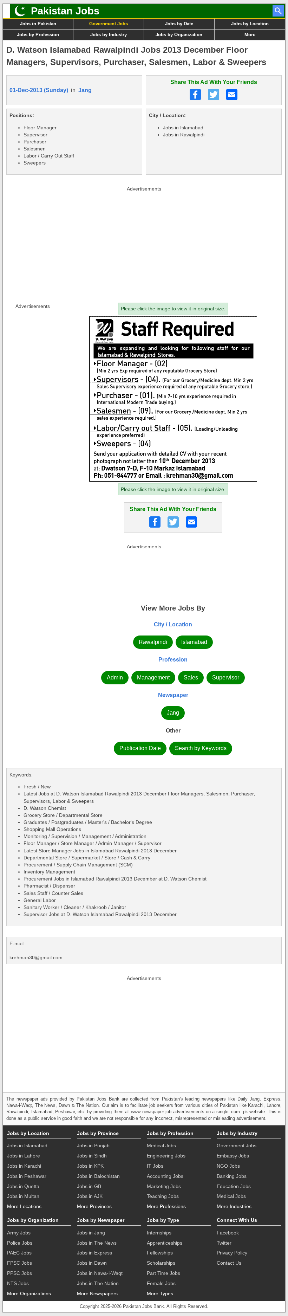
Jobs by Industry (108, 34)
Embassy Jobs (233, 1156)
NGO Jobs (228, 1166)
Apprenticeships (164, 1243)
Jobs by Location (250, 23)
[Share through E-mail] (231, 94)
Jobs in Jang (91, 1233)
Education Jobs (234, 1186)
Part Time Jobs (163, 1273)
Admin (115, 677)
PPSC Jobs (19, 1273)
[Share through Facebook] (195, 94)
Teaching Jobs (163, 1196)
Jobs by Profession (38, 34)
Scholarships (161, 1263)
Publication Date (140, 748)
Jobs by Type (163, 1220)
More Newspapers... (99, 1293)
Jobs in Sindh (92, 1156)
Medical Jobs (161, 1145)
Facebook (228, 1233)
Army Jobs (19, 1233)
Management (153, 677)
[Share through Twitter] (213, 94)
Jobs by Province (98, 1133)
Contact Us (229, 1263)
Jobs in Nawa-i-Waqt (100, 1273)
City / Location (173, 624)
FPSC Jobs (19, 1263)
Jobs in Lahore (23, 1156)
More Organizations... (31, 1293)
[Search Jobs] (278, 11)
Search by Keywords (201, 748)
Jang (85, 90)
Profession (173, 660)
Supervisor (225, 677)
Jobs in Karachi (24, 1166)
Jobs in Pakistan (38, 23)
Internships (159, 1233)
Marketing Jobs (164, 1186)
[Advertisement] (144, 243)
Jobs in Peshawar (26, 1176)
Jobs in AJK (90, 1196)
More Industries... (236, 1206)
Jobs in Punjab (93, 1145)
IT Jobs (155, 1166)
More (249, 34)
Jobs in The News (97, 1243)
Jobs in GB (89, 1186)
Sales (191, 677)
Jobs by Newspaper (100, 1220)
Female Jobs (161, 1283)
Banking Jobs (232, 1176)
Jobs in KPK (90, 1166)
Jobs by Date (179, 23)
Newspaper (173, 695)
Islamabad (194, 642)
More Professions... (168, 1206)
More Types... (162, 1293)
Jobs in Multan (23, 1196)
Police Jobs (19, 1243)
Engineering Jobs (166, 1156)
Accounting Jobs (165, 1176)
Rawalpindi (153, 642)
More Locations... (26, 1206)
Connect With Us (237, 1220)
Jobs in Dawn (92, 1263)
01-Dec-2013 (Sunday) (38, 90)
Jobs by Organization (179, 34)
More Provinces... (96, 1206)
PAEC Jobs (19, 1253)
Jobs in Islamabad (27, 1145)
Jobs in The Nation (98, 1283)
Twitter (224, 1243)
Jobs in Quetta (23, 1186)
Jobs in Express (94, 1253)
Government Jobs (108, 23)
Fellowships (160, 1253)
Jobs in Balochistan (98, 1176)
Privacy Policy (232, 1253)
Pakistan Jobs (65, 11)
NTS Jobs (18, 1283)
